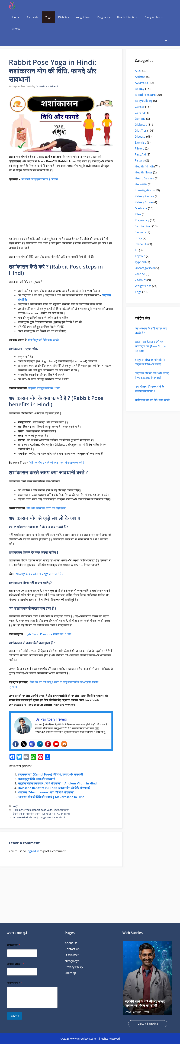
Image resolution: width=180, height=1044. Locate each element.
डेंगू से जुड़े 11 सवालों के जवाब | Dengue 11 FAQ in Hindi (41, 813)
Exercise (140, 142)
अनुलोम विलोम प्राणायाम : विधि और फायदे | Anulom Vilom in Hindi (58, 783)
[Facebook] (15, 744)
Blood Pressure (145, 95)
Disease (140, 136)
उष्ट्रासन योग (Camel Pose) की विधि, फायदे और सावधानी (50, 774)
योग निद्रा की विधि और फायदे (43, 340)
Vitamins (141, 280)
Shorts (16, 28)
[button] (166, 40)
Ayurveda (32, 17)
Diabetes (63, 17)
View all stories (148, 1024)
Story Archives (153, 17)
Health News (143, 172)
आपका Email (16, 963)
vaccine (140, 274)
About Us (71, 943)
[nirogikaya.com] (12, 5)
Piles (138, 214)
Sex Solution (143, 226)
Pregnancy (103, 17)
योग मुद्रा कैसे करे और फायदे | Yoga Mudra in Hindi (39, 817)
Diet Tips (141, 130)
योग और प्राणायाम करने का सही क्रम (46, 508)
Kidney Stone (144, 202)
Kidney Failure (144, 196)
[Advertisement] (61, 210)
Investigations (144, 190)
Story (138, 238)
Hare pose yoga (22, 810)
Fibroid (139, 148)
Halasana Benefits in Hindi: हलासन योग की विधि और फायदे (54, 788)
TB (136, 250)
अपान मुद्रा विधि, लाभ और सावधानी (36, 779)
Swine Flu (141, 244)
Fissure (140, 160)
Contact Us (72, 949)
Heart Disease (144, 178)
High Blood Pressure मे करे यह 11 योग (47, 634)
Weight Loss (83, 17)
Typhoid (140, 262)
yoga (56, 810)
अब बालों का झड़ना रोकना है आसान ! (40, 179)
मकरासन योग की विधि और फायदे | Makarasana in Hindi (51, 797)
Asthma (140, 77)
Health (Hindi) (125, 17)
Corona (140, 113)
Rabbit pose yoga (42, 810)
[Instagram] (32, 744)
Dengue (140, 119)
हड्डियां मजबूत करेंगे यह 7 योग (44, 388)
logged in (33, 851)
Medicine (141, 208)
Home (16, 17)
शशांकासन (64, 810)
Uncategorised (145, 268)
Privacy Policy (74, 967)
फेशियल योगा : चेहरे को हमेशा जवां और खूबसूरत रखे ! (56, 462)
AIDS (138, 71)
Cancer (139, 107)
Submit (14, 1016)
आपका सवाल (15, 982)
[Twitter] (24, 744)
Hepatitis (141, 184)
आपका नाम (13, 945)
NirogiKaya (72, 961)
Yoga (48, 17)
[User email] (64, 744)
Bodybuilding (144, 101)
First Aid (140, 154)
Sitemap (70, 973)
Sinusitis (140, 232)
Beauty (139, 89)
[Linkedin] (40, 744)
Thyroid (140, 256)
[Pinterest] (48, 744)
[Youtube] (56, 744)
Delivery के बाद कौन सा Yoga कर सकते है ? (38, 574)
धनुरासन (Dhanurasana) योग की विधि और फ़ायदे (46, 792)
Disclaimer (72, 955)
